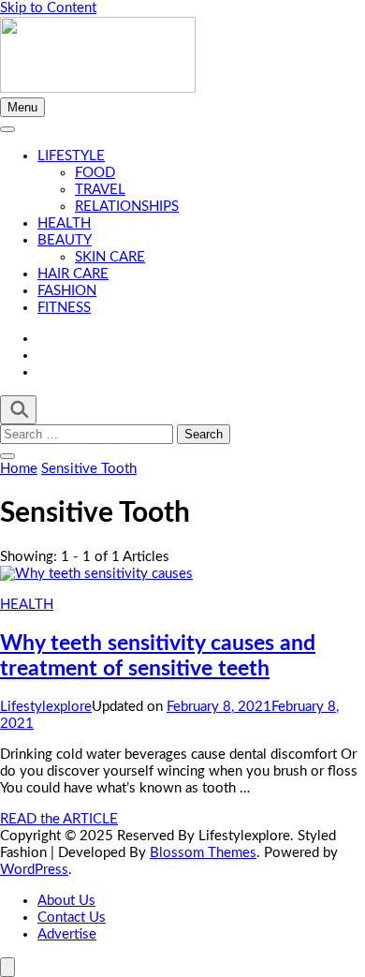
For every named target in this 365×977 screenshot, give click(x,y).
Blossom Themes (203, 853)
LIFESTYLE (71, 156)
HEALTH (64, 223)
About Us (66, 901)
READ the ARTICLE (59, 819)
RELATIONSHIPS (127, 207)
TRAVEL (100, 190)
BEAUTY (64, 240)
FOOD (95, 173)
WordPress (34, 870)
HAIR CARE (73, 274)
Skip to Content (48, 8)
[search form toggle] (18, 409)
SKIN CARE (110, 257)
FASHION (66, 291)
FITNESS (64, 308)
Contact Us (71, 917)
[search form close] (7, 456)
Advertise (66, 934)
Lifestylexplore (46, 707)
